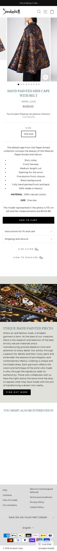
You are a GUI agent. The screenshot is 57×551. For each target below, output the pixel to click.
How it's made (10, 500)
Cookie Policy (37, 507)
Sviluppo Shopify (46, 548)
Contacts (7, 495)
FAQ (5, 490)
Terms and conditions (41, 497)
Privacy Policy (37, 502)
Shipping (23, 114)
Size (28, 128)
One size (28, 134)
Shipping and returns (16, 239)
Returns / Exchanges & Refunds (41, 490)
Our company (10, 505)
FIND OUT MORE (17, 392)
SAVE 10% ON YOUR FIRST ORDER (28, 517)
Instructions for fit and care (20, 231)
